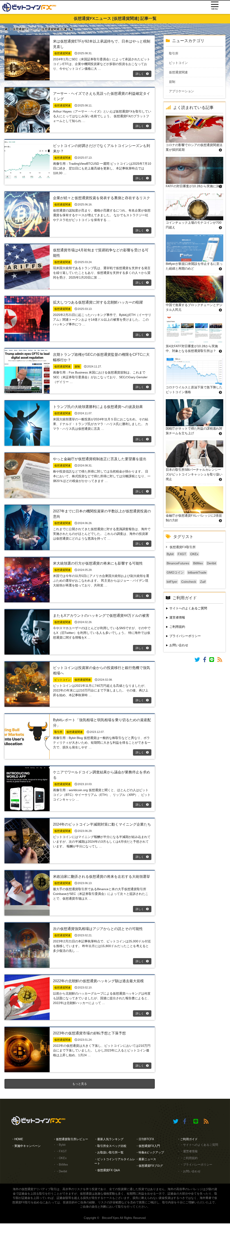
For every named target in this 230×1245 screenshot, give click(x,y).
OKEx (194, 554)
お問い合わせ (178, 645)
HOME (18, 1139)
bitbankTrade (197, 572)
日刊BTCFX (146, 1139)
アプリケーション (184, 91)
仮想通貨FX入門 (149, 1146)
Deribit (211, 563)
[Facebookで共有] (206, 660)
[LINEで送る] (213, 660)
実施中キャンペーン (27, 1146)
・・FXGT (60, 1151)
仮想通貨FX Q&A (108, 1170)
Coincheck (188, 581)
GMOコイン (175, 572)
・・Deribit (60, 1171)
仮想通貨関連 (181, 72)
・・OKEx (60, 1158)
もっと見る (79, 1083)
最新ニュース (147, 1159)
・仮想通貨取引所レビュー (70, 1139)
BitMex (198, 563)
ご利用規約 (177, 626)
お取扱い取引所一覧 (110, 1152)
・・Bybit (59, 1144)
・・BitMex (60, 1164)
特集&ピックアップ (151, 1152)
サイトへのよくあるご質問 (188, 608)
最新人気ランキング (110, 1139)
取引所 (176, 53)
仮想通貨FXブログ (151, 1165)
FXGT (182, 554)
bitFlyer (172, 581)
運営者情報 (177, 617)
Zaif (203, 581)
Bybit (170, 554)
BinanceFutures (178, 563)
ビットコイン (181, 63)
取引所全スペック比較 (111, 1146)
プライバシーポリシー (185, 636)
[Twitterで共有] (199, 660)
